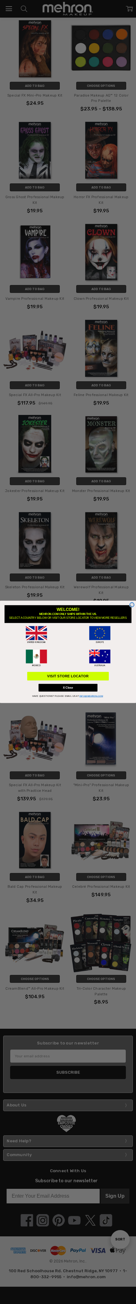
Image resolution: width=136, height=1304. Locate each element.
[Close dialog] (132, 604)
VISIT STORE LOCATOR (68, 676)
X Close (68, 688)
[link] (36, 634)
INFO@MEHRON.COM (91, 696)
